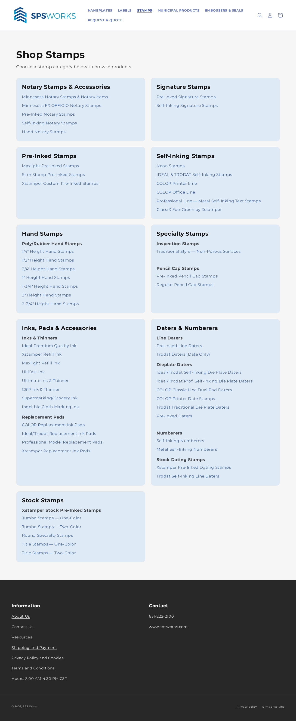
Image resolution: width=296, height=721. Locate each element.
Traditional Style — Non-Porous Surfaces (198, 251)
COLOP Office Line (176, 192)
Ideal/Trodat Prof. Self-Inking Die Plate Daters (205, 381)
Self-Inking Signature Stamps (187, 105)
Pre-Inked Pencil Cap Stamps (187, 276)
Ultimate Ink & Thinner (45, 380)
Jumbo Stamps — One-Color (51, 518)
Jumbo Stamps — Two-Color (51, 526)
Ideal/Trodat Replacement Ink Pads (59, 433)
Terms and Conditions (33, 668)
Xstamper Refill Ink (42, 354)
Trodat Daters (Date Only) (183, 354)
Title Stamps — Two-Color (49, 553)
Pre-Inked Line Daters (179, 345)
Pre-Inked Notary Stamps (48, 114)
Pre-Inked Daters (174, 416)
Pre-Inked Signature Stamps (186, 97)
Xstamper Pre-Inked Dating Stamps (194, 467)
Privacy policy (247, 706)
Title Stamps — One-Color (49, 544)
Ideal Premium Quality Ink (49, 345)
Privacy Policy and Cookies (38, 658)
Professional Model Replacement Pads (62, 442)
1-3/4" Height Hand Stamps (50, 286)
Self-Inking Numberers (180, 440)
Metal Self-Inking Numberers (187, 449)
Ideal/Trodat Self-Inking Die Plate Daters (199, 372)
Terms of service (273, 706)
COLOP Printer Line (177, 183)
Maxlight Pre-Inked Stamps (50, 165)
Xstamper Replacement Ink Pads (56, 451)
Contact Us (23, 627)
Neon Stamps (171, 165)
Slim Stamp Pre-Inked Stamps (53, 174)
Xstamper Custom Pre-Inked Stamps (60, 183)
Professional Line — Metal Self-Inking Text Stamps (209, 201)
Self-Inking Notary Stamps (49, 123)
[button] (260, 15)
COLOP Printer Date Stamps (186, 398)
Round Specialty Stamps (47, 535)
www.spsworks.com (168, 627)
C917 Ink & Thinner (41, 389)
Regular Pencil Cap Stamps (185, 284)
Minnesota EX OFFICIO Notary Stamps (61, 105)
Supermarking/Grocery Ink (49, 398)
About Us (21, 616)
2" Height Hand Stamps (46, 295)
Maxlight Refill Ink (41, 363)
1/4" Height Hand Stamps (48, 251)
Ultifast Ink (33, 372)
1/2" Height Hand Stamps (48, 260)
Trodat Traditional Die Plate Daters (193, 407)
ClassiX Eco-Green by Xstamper (189, 209)
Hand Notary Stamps (44, 131)
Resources (22, 637)
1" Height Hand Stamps (46, 277)
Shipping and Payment (34, 647)
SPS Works (30, 706)
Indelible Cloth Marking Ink (50, 406)
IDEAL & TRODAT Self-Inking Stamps (194, 174)
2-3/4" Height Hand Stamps (50, 304)
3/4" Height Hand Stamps (48, 269)
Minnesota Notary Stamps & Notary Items (65, 97)
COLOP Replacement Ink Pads (53, 424)
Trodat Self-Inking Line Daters (188, 476)
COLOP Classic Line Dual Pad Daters (194, 390)
